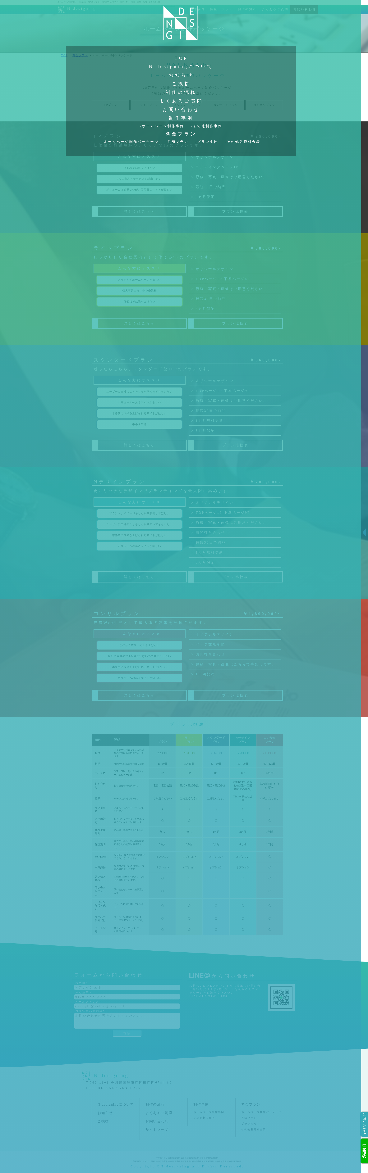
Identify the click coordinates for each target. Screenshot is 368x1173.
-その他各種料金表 (242, 142)
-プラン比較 (206, 142)
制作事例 (181, 118)
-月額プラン (176, 142)
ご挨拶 (181, 83)
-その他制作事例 (206, 126)
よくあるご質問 (181, 100)
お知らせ (181, 75)
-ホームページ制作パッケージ (130, 142)
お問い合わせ (181, 109)
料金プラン (181, 133)
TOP (181, 58)
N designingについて (181, 66)
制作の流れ (181, 92)
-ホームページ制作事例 (162, 126)
